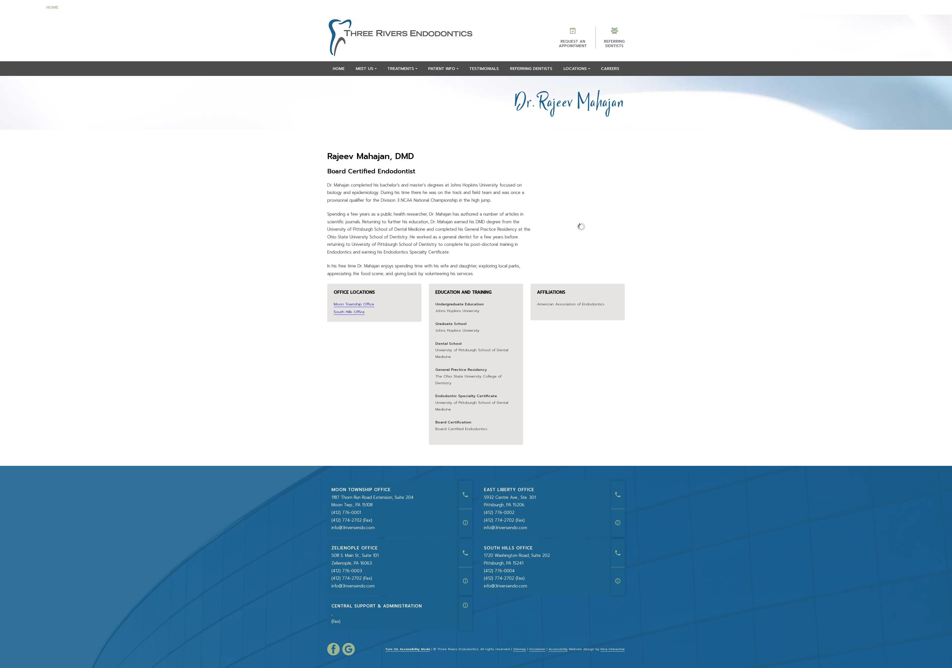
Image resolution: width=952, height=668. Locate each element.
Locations (779, 7)
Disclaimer (537, 649)
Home (52, 7)
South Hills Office (349, 312)
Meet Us (160, 7)
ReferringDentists (614, 43)
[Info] (465, 523)
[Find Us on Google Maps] (348, 649)
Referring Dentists (654, 7)
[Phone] (465, 495)
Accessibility (558, 649)
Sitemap (519, 649)
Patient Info (400, 7)
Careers (896, 7)
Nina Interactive (612, 649)
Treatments (278, 7)
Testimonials (525, 7)
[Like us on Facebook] (333, 649)
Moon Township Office (354, 304)
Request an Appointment (573, 43)
